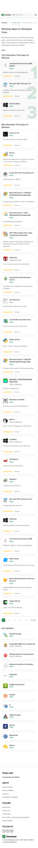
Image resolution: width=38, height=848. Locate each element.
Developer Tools (16, 22)
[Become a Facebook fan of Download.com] (3, 830)
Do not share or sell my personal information (15, 817)
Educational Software (27, 22)
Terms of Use (6, 810)
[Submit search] (13, 14)
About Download (7, 787)
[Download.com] (6, 15)
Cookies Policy (6, 814)
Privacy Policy (6, 807)
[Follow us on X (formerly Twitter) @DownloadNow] (7, 830)
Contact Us (5, 794)
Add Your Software (8, 790)
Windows (4, 22)
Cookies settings (7, 820)
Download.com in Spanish (10, 797)
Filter (3, 50)
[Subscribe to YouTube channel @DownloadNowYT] (11, 830)
